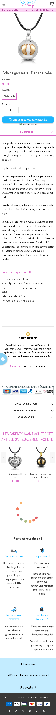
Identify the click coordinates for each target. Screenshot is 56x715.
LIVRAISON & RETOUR (26, 403)
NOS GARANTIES (25, 417)
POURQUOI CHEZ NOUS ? (26, 410)
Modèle (6, 90)
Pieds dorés (9, 96)
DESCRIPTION (26, 131)
